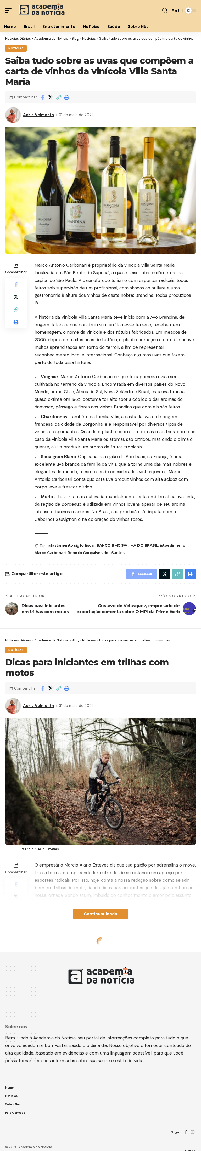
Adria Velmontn (38, 114)
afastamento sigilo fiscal (71, 545)
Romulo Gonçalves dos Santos (96, 552)
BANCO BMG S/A (111, 545)
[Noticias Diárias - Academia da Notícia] (41, 10)
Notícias (16, 48)
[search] (165, 10)
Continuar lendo (100, 913)
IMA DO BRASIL (143, 545)
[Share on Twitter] (50, 97)
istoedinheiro (172, 545)
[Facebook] (186, 1132)
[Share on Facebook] (42, 97)
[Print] (66, 97)
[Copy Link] (58, 97)
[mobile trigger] (9, 10)
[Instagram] (192, 1132)
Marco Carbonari (50, 552)
